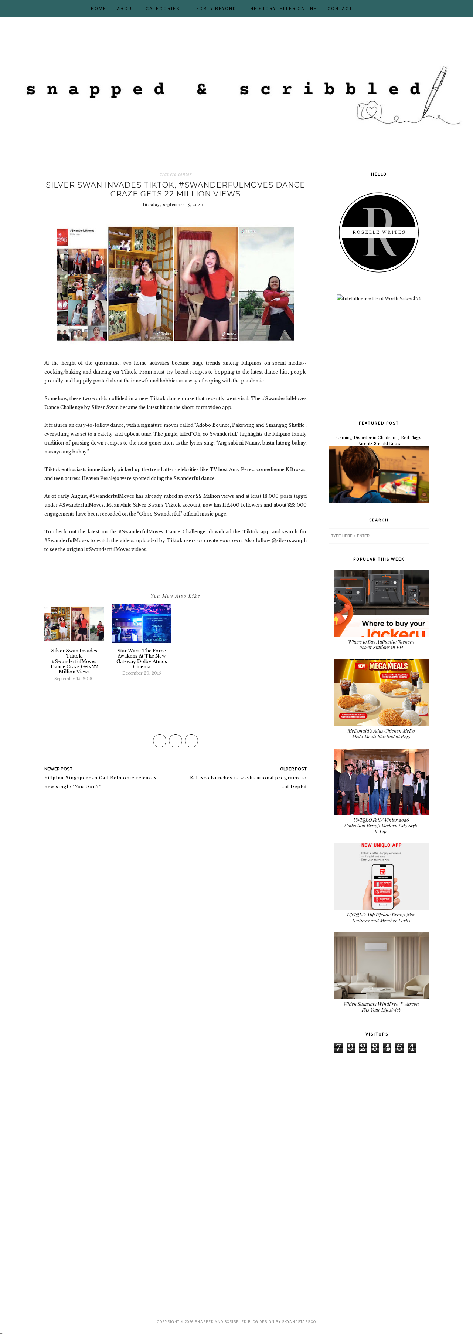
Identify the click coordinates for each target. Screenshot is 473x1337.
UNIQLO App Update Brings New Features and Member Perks (381, 917)
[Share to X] (175, 740)
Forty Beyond (216, 8)
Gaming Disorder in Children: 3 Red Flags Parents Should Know (378, 440)
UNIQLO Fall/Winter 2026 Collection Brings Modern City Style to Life (381, 825)
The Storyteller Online (282, 8)
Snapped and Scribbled (220, 1322)
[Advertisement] (384, 360)
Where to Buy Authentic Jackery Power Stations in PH (381, 644)
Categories (163, 8)
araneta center (176, 174)
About (126, 8)
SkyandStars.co (299, 1322)
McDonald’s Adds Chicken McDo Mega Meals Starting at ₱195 (381, 733)
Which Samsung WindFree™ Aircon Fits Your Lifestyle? (381, 1006)
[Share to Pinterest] (191, 740)
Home (98, 8)
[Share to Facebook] (159, 740)
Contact (340, 8)
